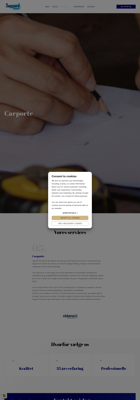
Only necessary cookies (70, 223)
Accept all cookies (70, 218)
